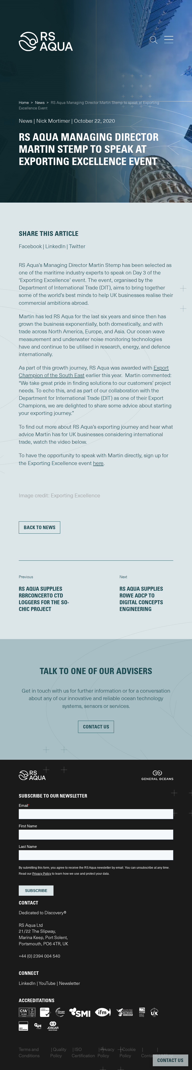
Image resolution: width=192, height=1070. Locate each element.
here (98, 463)
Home (24, 102)
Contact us (170, 1060)
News (39, 102)
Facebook (30, 246)
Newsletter (69, 983)
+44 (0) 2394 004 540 (39, 956)
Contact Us (96, 726)
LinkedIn (55, 246)
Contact (148, 1055)
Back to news (40, 527)
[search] (154, 40)
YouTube (47, 983)
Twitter (77, 246)
